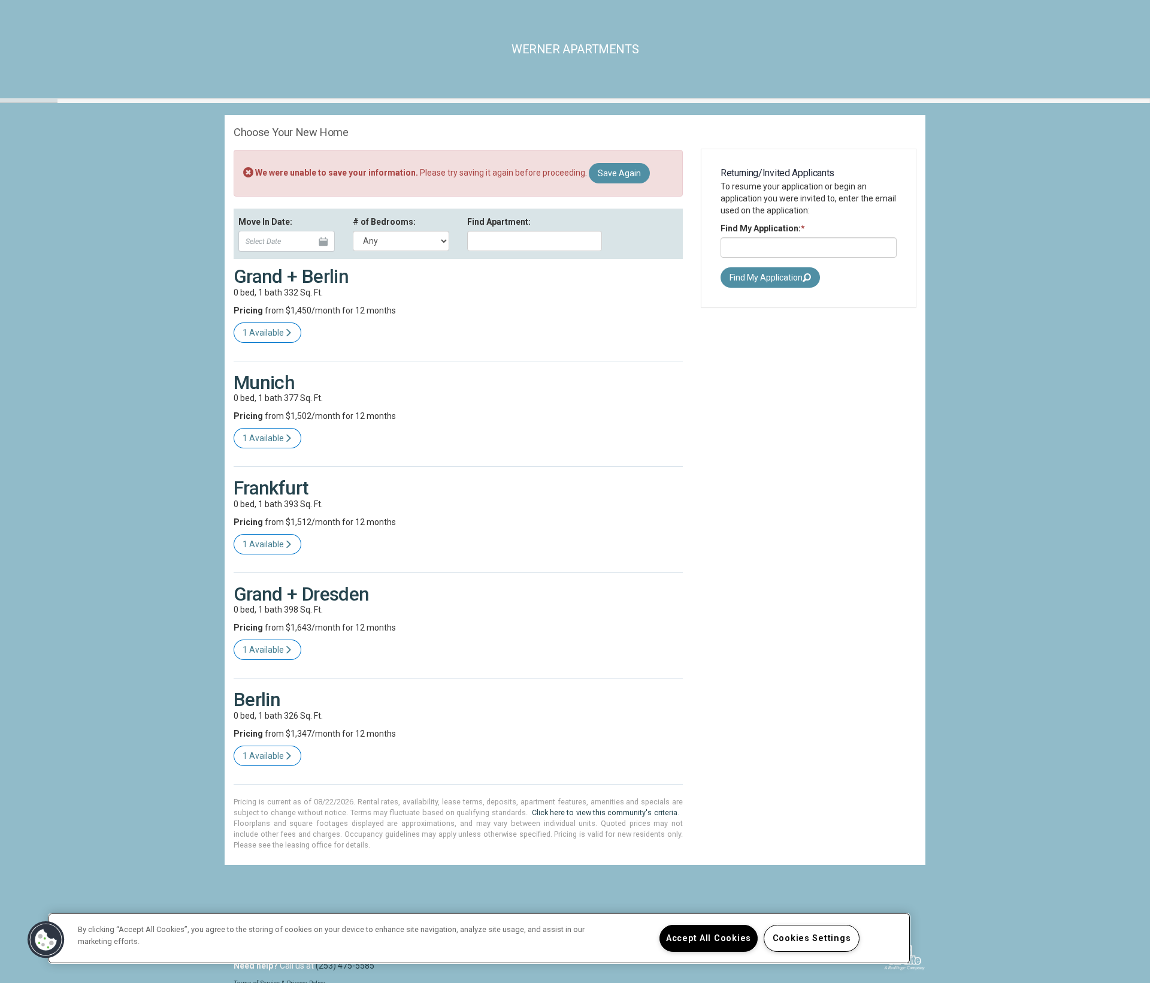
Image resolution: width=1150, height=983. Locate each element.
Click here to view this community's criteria (604, 812)
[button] (46, 940)
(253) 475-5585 (345, 965)
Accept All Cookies (708, 938)
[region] (479, 938)
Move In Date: (265, 222)
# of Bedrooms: (384, 222)
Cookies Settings (812, 938)
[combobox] (534, 241)
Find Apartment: (499, 222)
